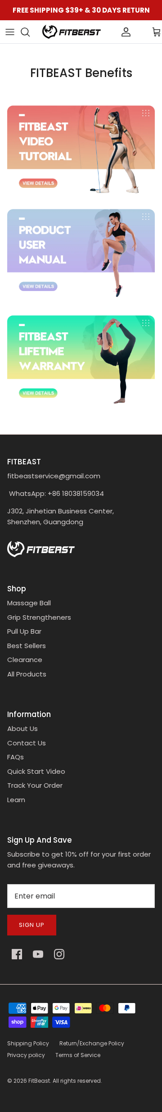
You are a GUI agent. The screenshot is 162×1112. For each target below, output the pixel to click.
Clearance (24, 659)
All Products (26, 674)
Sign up (32, 925)
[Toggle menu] (10, 32)
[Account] (111, 32)
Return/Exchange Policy (91, 1043)
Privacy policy (26, 1055)
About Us (22, 728)
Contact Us (26, 743)
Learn (16, 799)
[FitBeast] (71, 32)
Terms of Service (77, 1055)
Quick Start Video (36, 771)
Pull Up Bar (24, 631)
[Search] (30, 32)
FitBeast (39, 1081)
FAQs (15, 757)
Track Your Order (35, 785)
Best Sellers (26, 645)
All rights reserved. (77, 1081)
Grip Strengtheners (39, 617)
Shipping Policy (28, 1043)
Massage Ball (29, 603)
